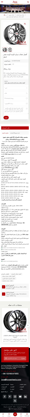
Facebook (4, 396)
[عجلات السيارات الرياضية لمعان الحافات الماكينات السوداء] (15, 321)
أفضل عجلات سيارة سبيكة (8, 276)
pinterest (10, 396)
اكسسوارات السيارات (4, 388)
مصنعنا (12, 384)
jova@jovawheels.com (11, 379)
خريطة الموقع (4, 391)
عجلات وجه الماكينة (20, 15)
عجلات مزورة (11, 15)
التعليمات (22, 387)
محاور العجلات (23, 384)
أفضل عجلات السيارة (16, 274)
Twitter (15, 401)
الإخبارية (12, 387)
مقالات (21, 389)
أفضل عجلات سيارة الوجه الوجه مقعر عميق (14, 83)
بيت (5, 15)
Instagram (15, 396)
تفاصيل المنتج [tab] (5, 133)
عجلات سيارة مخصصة (7, 280)
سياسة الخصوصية (21, 407)
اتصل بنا (12, 389)
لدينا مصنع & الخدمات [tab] (15, 133)
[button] (28, 325)
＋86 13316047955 (10, 373)
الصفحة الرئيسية (5, 384)
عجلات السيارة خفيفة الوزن (8, 278)
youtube (20, 396)
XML (11, 391)
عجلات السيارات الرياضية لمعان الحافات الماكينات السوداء (15, 336)
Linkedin (25, 396)
